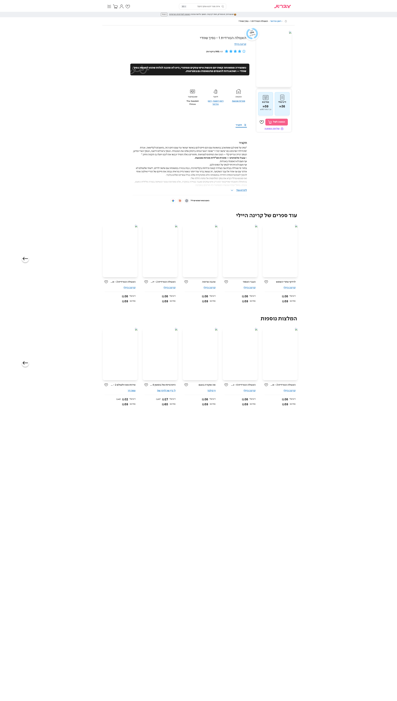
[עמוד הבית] (286, 21)
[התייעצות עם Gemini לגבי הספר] (173, 200)
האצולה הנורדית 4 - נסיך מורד (243, 384)
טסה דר (132, 390)
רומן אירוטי (275, 21)
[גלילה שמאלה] (25, 258)
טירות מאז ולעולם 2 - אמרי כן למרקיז (123, 384)
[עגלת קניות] (115, 6)
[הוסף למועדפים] (262, 122)
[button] (109, 6)
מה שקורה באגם (207, 384)
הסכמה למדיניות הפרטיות (179, 14)
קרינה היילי (240, 44)
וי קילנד (211, 390)
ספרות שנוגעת (238, 101)
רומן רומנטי (218, 101)
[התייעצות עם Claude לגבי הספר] (180, 200)
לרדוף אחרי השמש (286, 281)
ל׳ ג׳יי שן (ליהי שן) (166, 390)
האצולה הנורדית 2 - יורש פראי (163, 281)
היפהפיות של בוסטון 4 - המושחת (163, 384)
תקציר (239, 125)
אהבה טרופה (209, 281)
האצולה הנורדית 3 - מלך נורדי (123, 281)
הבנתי (164, 14)
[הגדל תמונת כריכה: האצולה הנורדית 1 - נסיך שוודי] (274, 59)
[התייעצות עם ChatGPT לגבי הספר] (186, 200)
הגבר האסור (249, 281)
